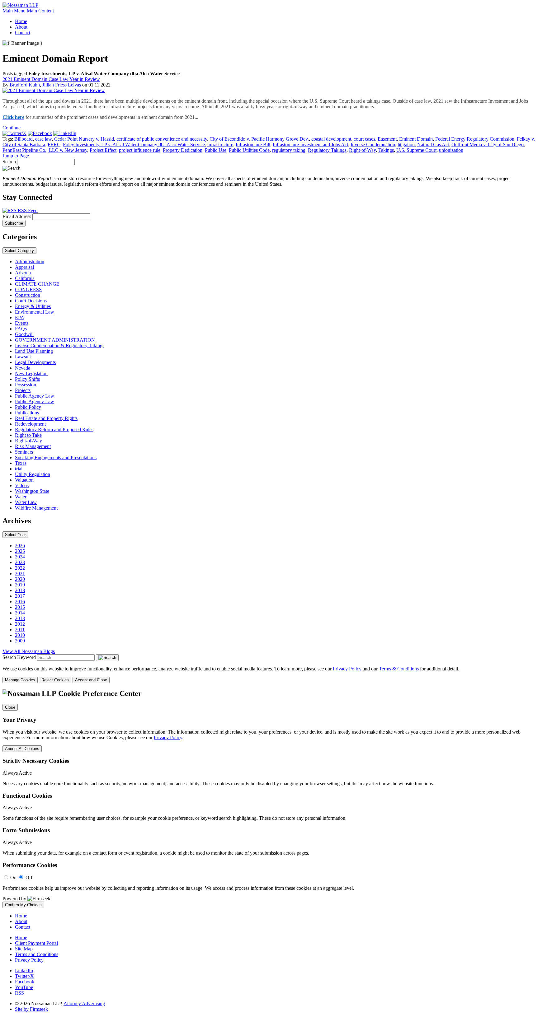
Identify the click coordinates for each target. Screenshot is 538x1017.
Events (21, 323)
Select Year (15, 534)
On (13, 877)
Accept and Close (91, 680)
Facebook (24, 981)
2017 (20, 596)
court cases (364, 139)
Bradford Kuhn (25, 84)
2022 (20, 568)
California (25, 278)
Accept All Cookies (22, 748)
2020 (20, 579)
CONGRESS (28, 289)
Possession (25, 384)
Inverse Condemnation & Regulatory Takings (59, 345)
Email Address (17, 216)
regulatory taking (288, 150)
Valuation (24, 480)
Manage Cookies (20, 680)
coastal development (331, 139)
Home (21, 21)
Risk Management (33, 446)
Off (29, 877)
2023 (20, 562)
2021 (20, 573)
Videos (22, 485)
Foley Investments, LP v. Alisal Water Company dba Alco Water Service (134, 144)
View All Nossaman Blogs (28, 651)
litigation (406, 144)
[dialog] (269, 674)
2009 (20, 640)
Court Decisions (31, 300)
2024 (20, 556)
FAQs (21, 328)
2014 (20, 612)
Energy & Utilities (33, 306)
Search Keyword (19, 657)
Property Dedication (182, 150)
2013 (20, 618)
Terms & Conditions (399, 668)
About (21, 27)
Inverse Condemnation (373, 144)
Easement (387, 139)
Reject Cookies (55, 680)
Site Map (24, 948)
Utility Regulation (32, 474)
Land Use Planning (34, 351)
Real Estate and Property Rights (46, 418)
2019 (20, 584)
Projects (23, 390)
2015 (20, 607)
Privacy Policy (347, 668)
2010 (20, 635)
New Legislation (31, 373)
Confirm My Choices (23, 905)
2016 (20, 601)
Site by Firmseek (31, 1009)
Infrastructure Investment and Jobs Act (310, 144)
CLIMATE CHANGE (37, 284)
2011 (20, 629)
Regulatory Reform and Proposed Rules (54, 429)
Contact (22, 32)
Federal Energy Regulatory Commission (474, 139)
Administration (29, 261)
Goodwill (24, 334)
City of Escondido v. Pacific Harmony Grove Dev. (259, 139)
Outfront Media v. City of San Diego (487, 144)
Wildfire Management (36, 508)
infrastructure (220, 144)
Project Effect (103, 150)
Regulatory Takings (327, 150)
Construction (27, 295)
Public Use (215, 150)
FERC (54, 144)
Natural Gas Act (433, 144)
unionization (451, 150)
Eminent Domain (416, 139)
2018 (20, 590)
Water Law (26, 502)
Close (10, 707)
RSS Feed (27, 210)
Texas (20, 463)
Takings (386, 150)
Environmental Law (34, 312)
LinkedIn (24, 970)
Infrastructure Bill (253, 144)
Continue (11, 127)
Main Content (40, 10)
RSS (19, 993)
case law (43, 139)
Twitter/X (24, 976)
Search (9, 161)
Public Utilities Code (249, 150)
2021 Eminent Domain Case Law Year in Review (51, 79)
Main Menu (14, 10)
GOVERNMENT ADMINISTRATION (55, 340)
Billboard (23, 139)
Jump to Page (15, 155)
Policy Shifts (27, 379)
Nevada (22, 368)
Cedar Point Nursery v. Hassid (84, 139)
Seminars (24, 452)
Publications (27, 412)
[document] (269, 798)
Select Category (19, 250)
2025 (20, 551)
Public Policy (28, 407)
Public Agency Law (34, 396)
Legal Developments (35, 362)
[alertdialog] (269, 798)
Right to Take (28, 435)
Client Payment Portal (36, 943)
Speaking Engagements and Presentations (56, 457)
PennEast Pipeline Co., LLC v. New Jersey (44, 150)
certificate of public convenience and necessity (161, 139)
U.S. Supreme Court (416, 150)
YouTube (24, 987)
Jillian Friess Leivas (61, 84)
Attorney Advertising (84, 1003)
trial (18, 468)
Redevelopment (30, 424)
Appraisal (24, 267)
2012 (20, 624)
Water (20, 496)
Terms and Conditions (36, 954)
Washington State (32, 491)
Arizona (23, 272)
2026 (20, 545)
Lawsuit (23, 356)
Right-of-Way (362, 150)
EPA (19, 317)
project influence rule (139, 150)
